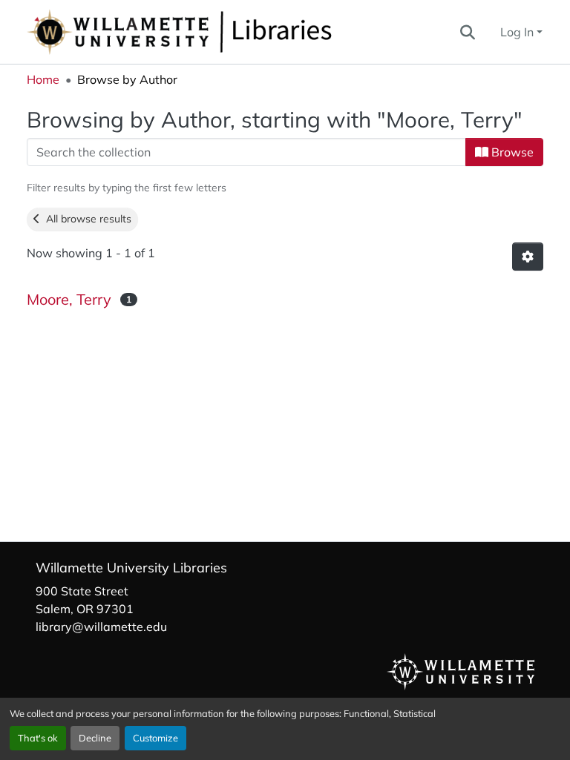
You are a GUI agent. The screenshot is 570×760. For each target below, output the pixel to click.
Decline (95, 738)
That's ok (38, 738)
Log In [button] (518, 31)
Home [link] (43, 79)
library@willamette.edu (101, 626)
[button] (228, 32)
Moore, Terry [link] (69, 299)
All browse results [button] (85, 218)
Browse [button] (511, 152)
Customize (155, 738)
